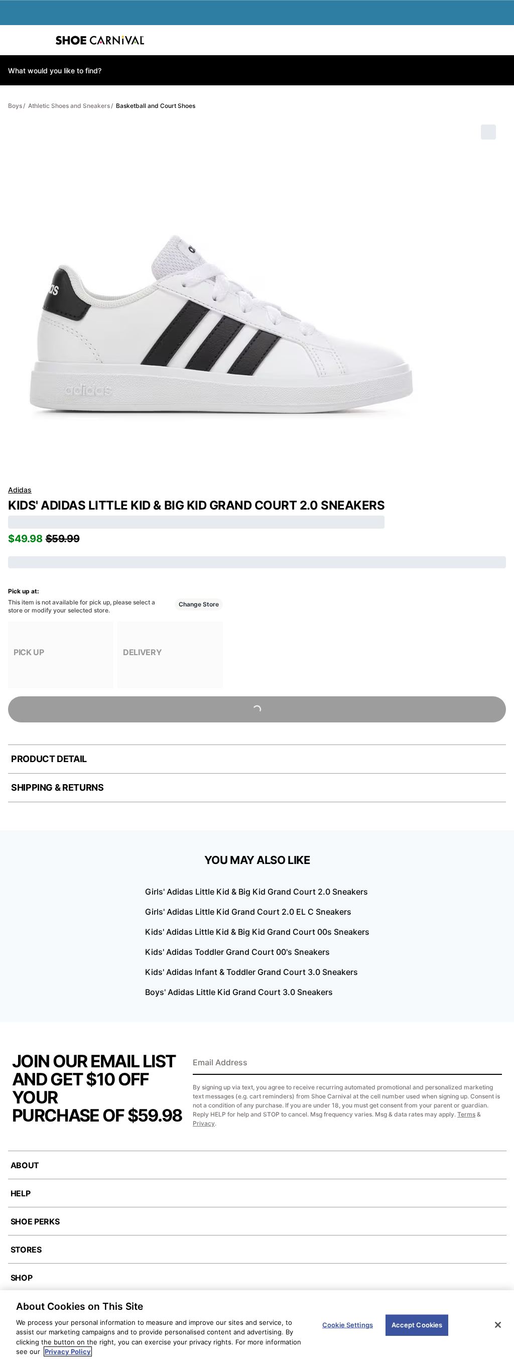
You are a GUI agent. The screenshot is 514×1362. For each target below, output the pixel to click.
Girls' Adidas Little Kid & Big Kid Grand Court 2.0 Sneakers (256, 892)
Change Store (199, 604)
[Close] (498, 1325)
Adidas (20, 489)
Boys (15, 105)
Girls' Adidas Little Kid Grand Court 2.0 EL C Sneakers (248, 912)
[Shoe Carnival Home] (100, 40)
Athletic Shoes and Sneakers (69, 105)
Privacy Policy (68, 1351)
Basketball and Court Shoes (155, 105)
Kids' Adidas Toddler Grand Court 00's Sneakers (237, 952)
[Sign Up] (491, 1063)
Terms (466, 1114)
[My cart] (501, 40)
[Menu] (15, 40)
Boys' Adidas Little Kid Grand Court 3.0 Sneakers (239, 992)
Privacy (204, 1123)
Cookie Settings (347, 1325)
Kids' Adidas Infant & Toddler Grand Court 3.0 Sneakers (251, 972)
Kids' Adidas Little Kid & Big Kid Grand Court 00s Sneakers (257, 932)
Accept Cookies (417, 1325)
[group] (60, 655)
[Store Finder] (39, 40)
